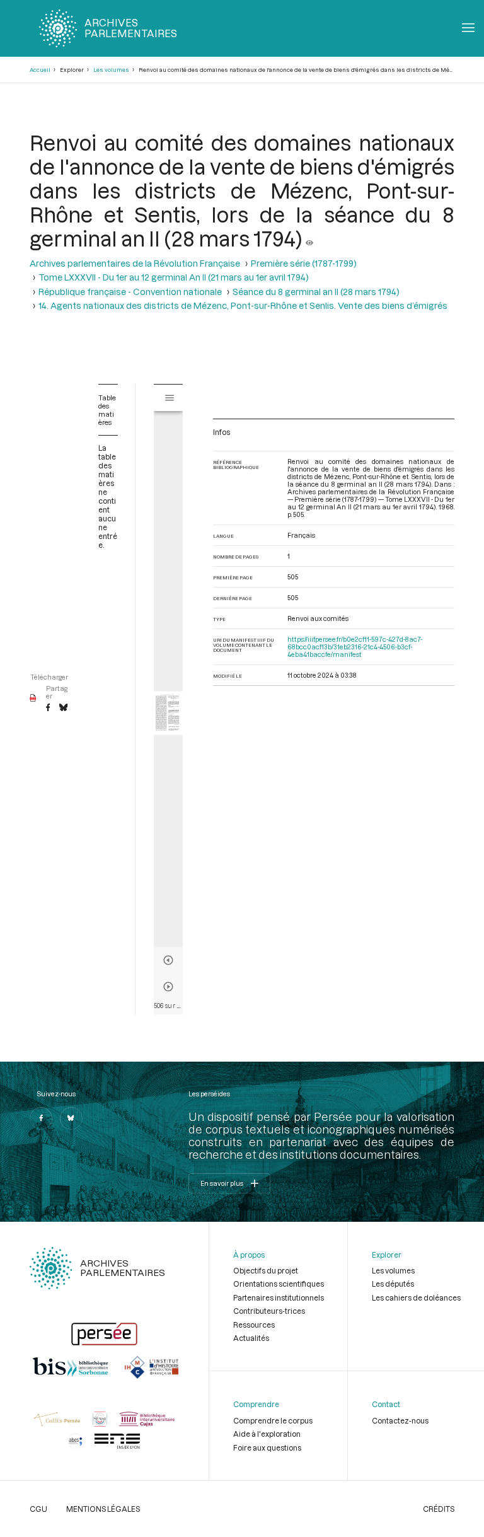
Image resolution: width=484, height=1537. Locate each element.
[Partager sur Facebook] (48, 708)
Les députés (393, 1283)
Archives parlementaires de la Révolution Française (135, 263)
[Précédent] (168, 960)
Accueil (40, 69)
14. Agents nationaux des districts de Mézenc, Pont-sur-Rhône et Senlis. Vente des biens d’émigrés (242, 306)
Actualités (251, 1337)
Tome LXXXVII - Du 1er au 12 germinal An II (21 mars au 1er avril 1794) (173, 277)
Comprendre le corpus (273, 1420)
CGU (38, 1508)
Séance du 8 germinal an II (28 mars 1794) (316, 292)
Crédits (438, 1508)
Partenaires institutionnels (278, 1297)
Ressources (254, 1324)
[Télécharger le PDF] (33, 698)
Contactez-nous (400, 1420)
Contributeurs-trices (269, 1310)
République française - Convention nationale (130, 292)
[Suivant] (168, 986)
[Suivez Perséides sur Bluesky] (71, 1118)
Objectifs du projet (265, 1270)
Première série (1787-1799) (304, 263)
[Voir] (309, 238)
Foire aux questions (267, 1447)
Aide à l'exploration (267, 1433)
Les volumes (111, 69)
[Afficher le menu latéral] (169, 398)
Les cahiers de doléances (416, 1297)
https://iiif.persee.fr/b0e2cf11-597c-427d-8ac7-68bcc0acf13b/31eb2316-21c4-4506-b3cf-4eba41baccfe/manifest (354, 646)
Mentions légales (103, 1508)
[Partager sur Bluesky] (63, 708)
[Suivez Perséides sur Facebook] (41, 1118)
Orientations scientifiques (278, 1283)
